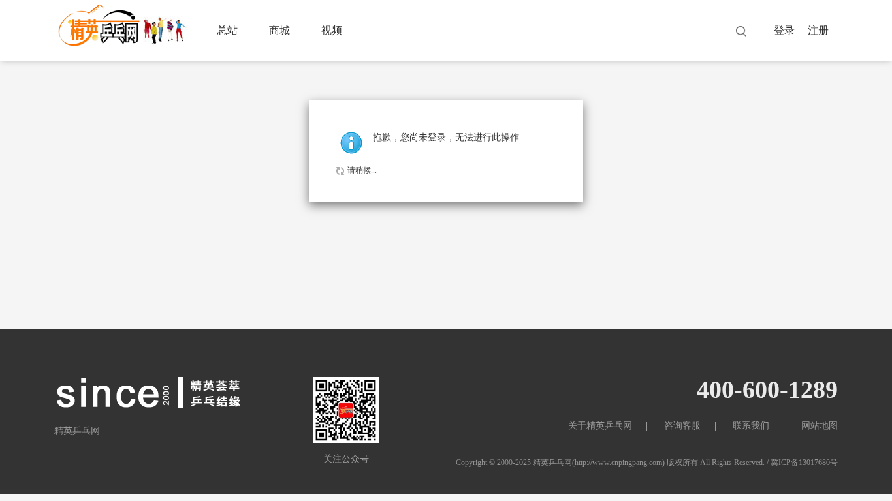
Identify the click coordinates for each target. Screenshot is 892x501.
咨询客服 (682, 426)
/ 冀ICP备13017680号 (802, 462)
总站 (227, 30)
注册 (818, 30)
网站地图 (819, 426)
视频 (331, 30)
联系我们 (751, 426)
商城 (279, 30)
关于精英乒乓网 (600, 426)
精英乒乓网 (552, 462)
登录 (784, 30)
